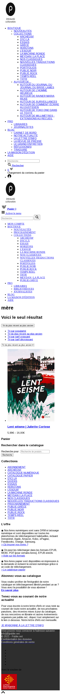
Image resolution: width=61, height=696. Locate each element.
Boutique (14, 28)
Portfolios (28, 67)
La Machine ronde (32, 53)
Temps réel (28, 76)
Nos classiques (31, 59)
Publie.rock (28, 73)
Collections (23, 33)
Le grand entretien (28, 144)
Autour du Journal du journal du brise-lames (37, 86)
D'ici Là (24, 39)
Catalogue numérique (23, 472)
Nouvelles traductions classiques (33, 501)
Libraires (20, 124)
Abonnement (17, 467)
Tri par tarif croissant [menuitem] (19, 336)
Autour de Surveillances (38, 101)
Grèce (24, 45)
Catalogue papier (20, 475)
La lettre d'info (25, 138)
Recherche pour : (10, 451)
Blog (11, 130)
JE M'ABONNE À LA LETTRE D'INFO (22, 625)
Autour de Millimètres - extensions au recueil (37, 117)
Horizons (26, 48)
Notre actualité (26, 135)
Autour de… (22, 82)
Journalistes (23, 127)
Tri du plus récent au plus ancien (18, 325)
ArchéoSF (27, 36)
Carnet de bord (25, 132)
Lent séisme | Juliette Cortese (29, 426)
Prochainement (25, 232)
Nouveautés (23, 31)
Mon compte (16, 223)
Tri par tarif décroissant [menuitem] (20, 339)
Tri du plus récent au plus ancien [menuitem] (25, 334)
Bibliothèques (24, 288)
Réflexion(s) (23, 147)
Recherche (7, 455)
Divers (12, 481)
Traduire (20, 149)
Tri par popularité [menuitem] (17, 331)
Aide (11, 155)
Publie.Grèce (29, 280)
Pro (10, 121)
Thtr (23, 79)
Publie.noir (28, 70)
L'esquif (25, 50)
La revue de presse (28, 141)
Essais (24, 42)
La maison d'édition (21, 152)
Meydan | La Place (32, 56)
